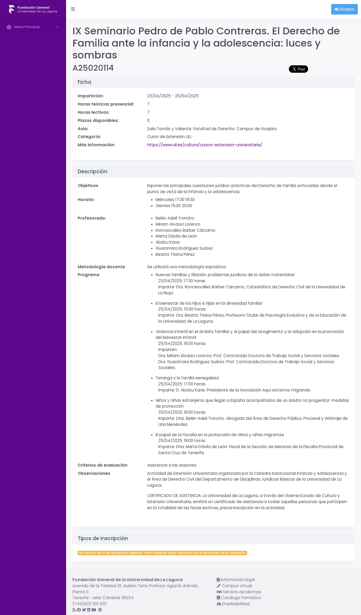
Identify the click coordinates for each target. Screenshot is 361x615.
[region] (33, 317)
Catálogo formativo (240, 597)
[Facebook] (79, 610)
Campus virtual (236, 586)
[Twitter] (84, 610)
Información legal (237, 579)
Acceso (346, 9)
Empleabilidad (235, 604)
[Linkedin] (88, 610)
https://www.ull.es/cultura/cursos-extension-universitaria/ (204, 145)
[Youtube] (93, 610)
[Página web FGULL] (100, 610)
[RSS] (74, 610)
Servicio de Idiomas (241, 592)
